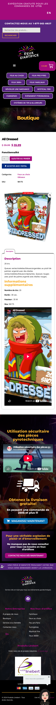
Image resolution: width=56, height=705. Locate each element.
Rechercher (11, 35)
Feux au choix (24, 174)
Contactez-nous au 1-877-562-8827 (28, 23)
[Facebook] (28, 599)
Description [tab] (9, 251)
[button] (14, 65)
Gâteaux (21, 177)
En (49, 13)
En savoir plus (43, 651)
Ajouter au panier (20, 158)
